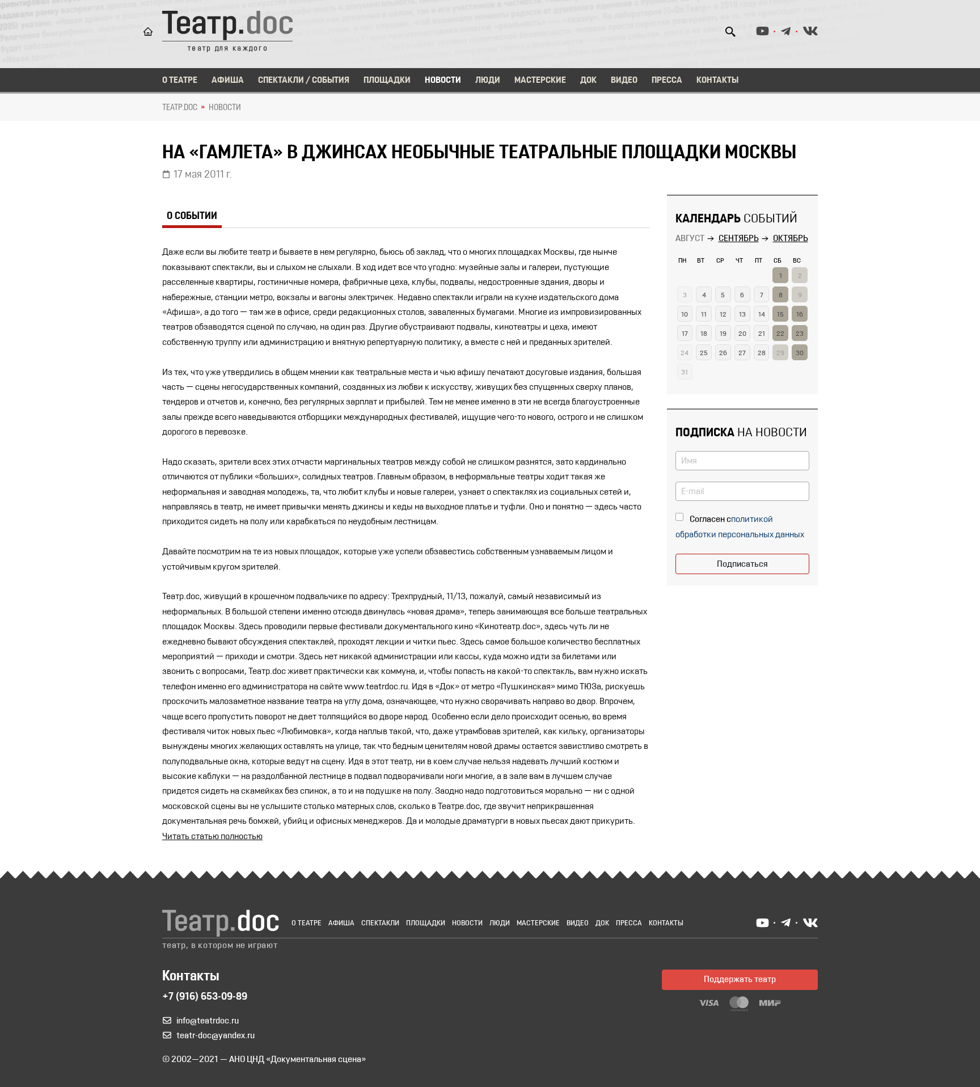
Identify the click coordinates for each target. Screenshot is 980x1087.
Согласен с (710, 519)
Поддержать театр (740, 979)
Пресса (667, 80)
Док (588, 80)
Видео (624, 80)
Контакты (717, 80)
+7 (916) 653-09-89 (204, 997)
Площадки (387, 80)
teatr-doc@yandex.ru (215, 1035)
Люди (487, 80)
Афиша (228, 80)
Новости (443, 80)
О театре (179, 80)
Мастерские (540, 80)
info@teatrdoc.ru (207, 1021)
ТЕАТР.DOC (179, 107)
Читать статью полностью (212, 836)
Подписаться (742, 564)
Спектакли (380, 923)
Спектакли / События (303, 80)
